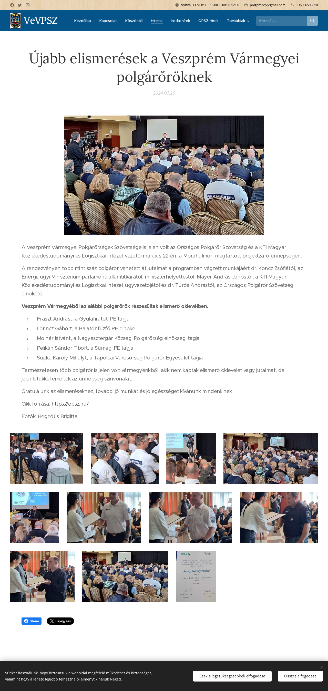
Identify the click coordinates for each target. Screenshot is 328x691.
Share (34, 621)
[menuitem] (84, 20)
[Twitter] (20, 5)
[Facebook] (12, 5)
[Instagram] (27, 5)
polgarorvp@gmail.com (267, 5)
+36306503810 (307, 5)
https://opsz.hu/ (69, 404)
